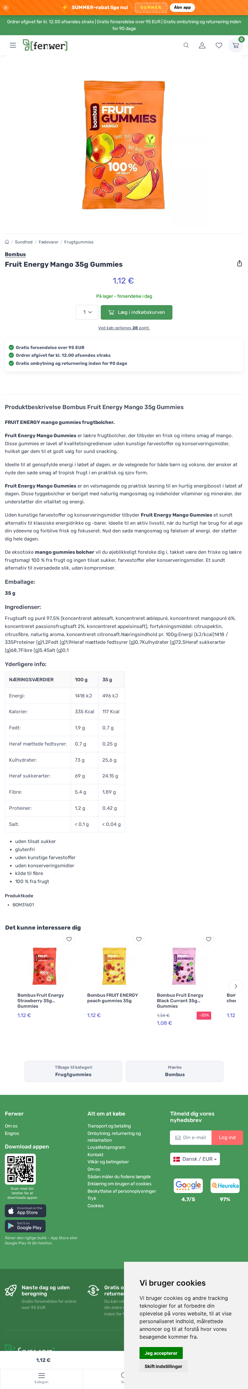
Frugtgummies (79, 242)
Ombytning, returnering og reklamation (114, 1137)
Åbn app (182, 7)
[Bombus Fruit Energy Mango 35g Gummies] (124, 144)
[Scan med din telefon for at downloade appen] (22, 1169)
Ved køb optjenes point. (124, 327)
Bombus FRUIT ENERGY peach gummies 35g (112, 998)
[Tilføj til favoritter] (69, 939)
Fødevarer (48, 242)
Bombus (15, 254)
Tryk (92, 1198)
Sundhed (24, 242)
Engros (12, 1133)
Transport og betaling (109, 1126)
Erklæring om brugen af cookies (119, 1184)
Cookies (96, 1206)
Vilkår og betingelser (108, 1162)
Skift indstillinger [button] (163, 1366)
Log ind (227, 1137)
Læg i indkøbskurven (141, 312)
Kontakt (95, 1155)
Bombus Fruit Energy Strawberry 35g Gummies (40, 1001)
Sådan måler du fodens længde (119, 1176)
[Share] (239, 263)
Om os (11, 1126)
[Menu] (13, 45)
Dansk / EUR (197, 1159)
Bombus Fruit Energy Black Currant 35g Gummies (180, 1001)
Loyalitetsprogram (106, 1147)
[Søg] (186, 45)
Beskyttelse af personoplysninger (122, 1191)
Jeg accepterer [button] (161, 1353)
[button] (25, 1210)
